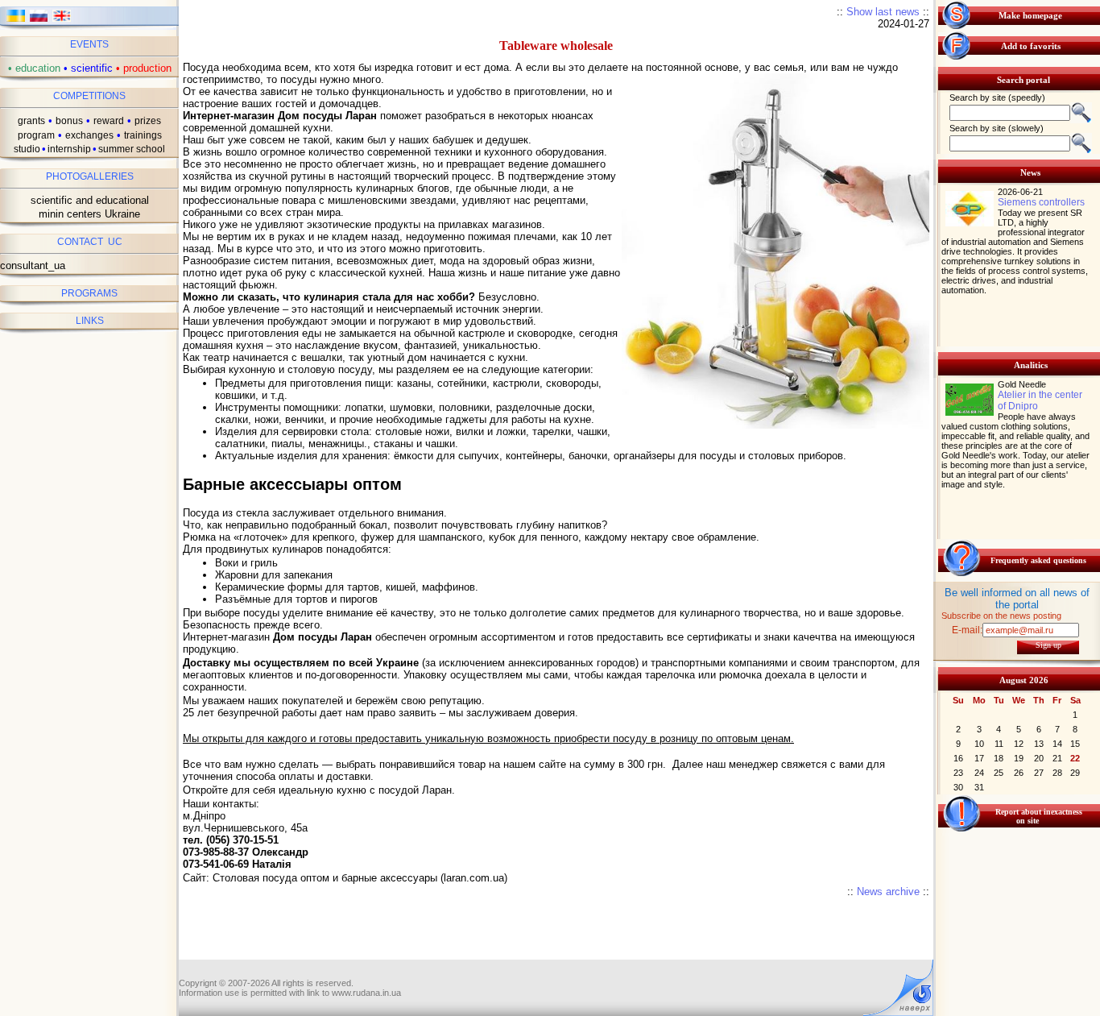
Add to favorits (1031, 46)
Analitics (1031, 365)
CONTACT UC (89, 241)
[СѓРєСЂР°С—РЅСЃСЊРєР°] (15, 21)
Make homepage (1030, 15)
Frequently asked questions (1038, 560)
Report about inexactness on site (1038, 816)
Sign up (1048, 645)
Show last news (883, 12)
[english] (61, 21)
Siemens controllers (1041, 202)
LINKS (90, 320)
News (1030, 172)
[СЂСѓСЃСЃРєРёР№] (39, 21)
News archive (888, 891)
